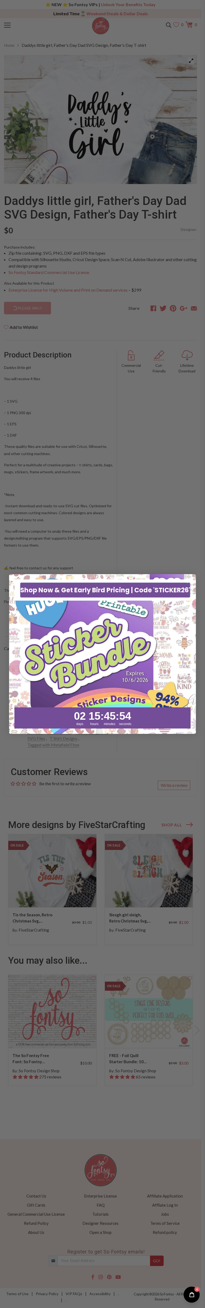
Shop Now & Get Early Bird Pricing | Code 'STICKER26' (105, 590)
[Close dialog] (189, 581)
